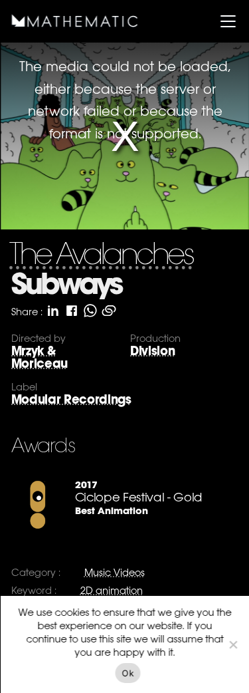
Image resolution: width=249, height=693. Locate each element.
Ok (128, 673)
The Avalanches (100, 256)
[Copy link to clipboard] (108, 311)
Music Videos (114, 572)
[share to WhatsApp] (90, 311)
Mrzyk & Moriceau (39, 357)
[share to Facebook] (71, 311)
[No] (232, 644)
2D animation (111, 590)
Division (152, 351)
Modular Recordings (71, 399)
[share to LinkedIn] (52, 311)
